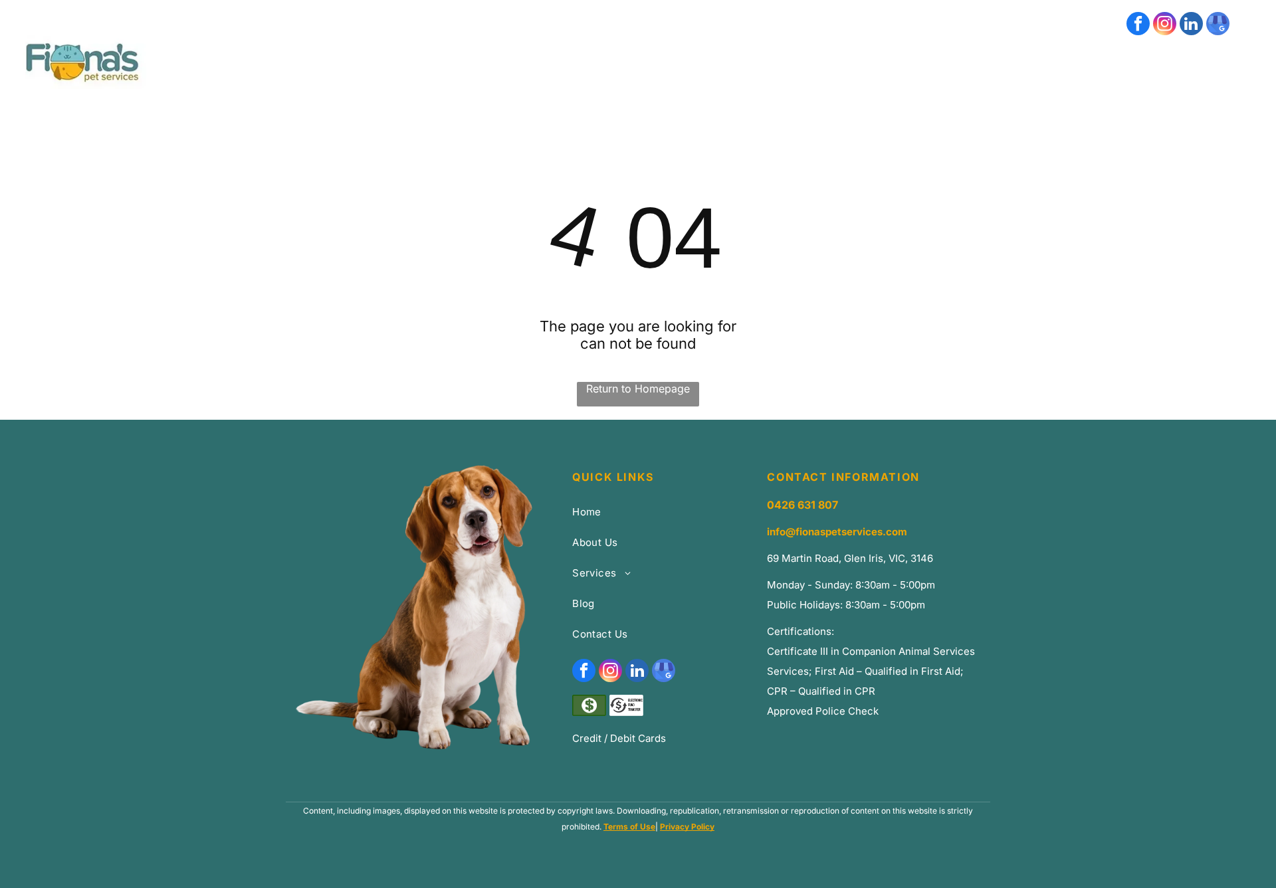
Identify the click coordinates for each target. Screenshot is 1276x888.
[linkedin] (1191, 25)
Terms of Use (629, 827)
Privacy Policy (687, 827)
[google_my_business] (1217, 25)
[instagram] (1164, 25)
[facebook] (1138, 25)
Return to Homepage (638, 388)
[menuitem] (669, 84)
